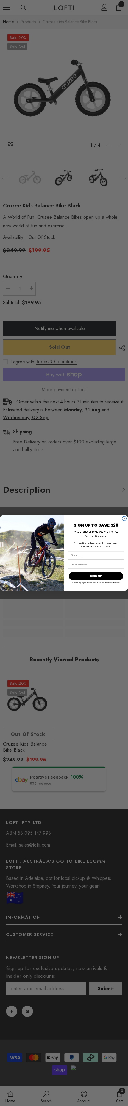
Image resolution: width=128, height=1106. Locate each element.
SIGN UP (96, 576)
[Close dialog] (124, 518)
